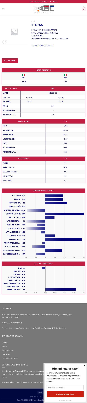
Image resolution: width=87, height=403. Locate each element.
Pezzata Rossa (7, 350)
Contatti (42, 396)
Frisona (4, 342)
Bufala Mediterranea (10, 358)
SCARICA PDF (10, 61)
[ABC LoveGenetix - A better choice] (43, 9)
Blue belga (6, 354)
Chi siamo (34, 396)
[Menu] (3, 9)
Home (33, 21)
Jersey (4, 346)
